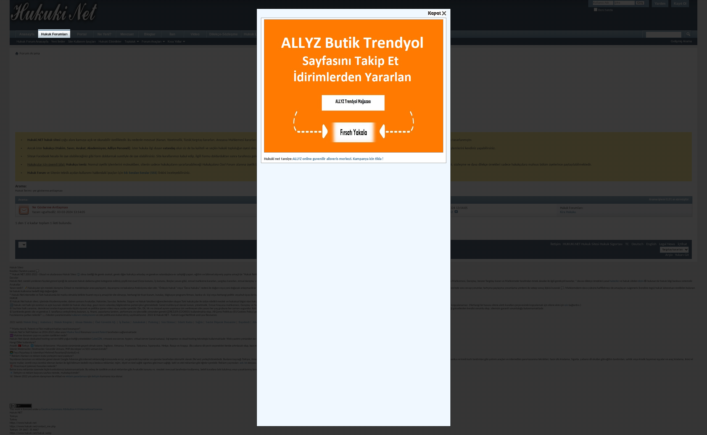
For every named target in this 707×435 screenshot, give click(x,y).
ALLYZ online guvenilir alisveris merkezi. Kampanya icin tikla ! (338, 159)
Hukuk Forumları (54, 34)
